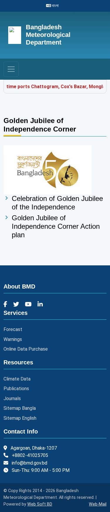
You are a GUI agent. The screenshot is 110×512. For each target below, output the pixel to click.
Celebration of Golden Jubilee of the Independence (57, 202)
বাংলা (55, 5)
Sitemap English (20, 418)
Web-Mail (97, 504)
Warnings (13, 339)
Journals (12, 398)
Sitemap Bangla (20, 408)
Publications (16, 388)
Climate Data (17, 379)
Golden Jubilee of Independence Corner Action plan (56, 226)
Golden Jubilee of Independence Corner (40, 125)
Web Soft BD (39, 504)
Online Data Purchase (26, 349)
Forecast (13, 329)
